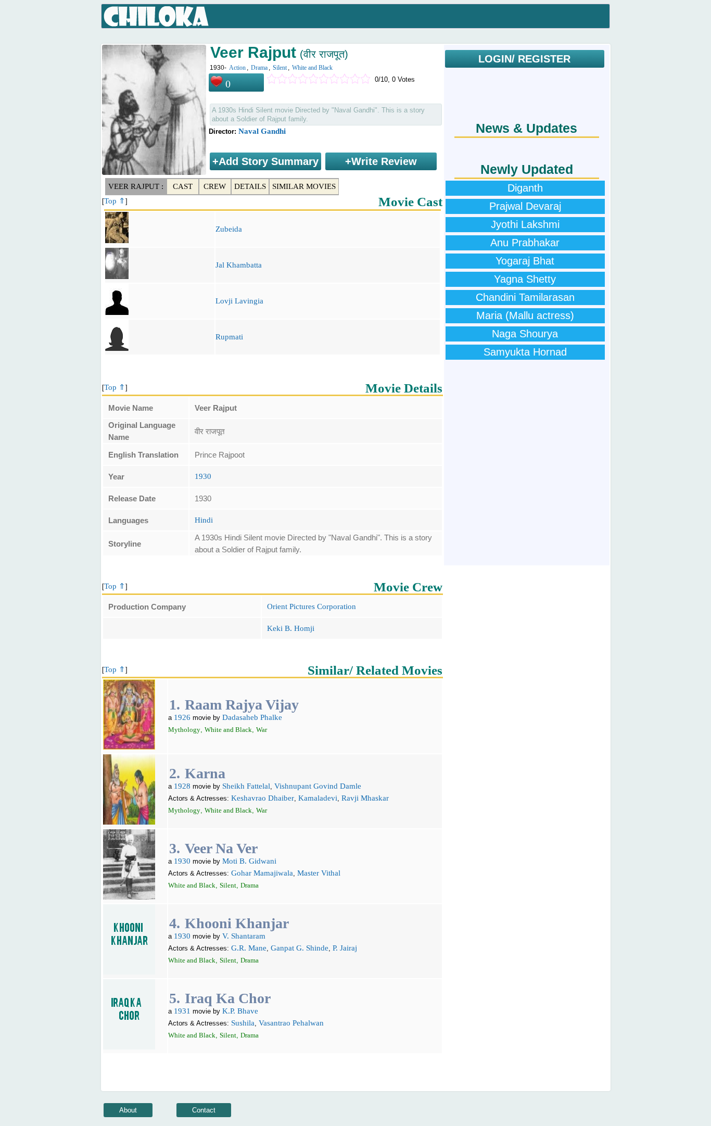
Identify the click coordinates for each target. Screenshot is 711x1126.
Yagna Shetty (525, 279)
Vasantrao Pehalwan (291, 1023)
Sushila (243, 1023)
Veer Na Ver (221, 848)
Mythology (184, 729)
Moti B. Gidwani (249, 861)
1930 (203, 476)
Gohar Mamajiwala (262, 873)
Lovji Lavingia (239, 301)
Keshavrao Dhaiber (262, 798)
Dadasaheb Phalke (252, 717)
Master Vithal (318, 873)
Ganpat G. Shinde (299, 948)
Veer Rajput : (135, 186)
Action (237, 67)
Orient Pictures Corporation (311, 606)
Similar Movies (304, 186)
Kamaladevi (317, 798)
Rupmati (229, 337)
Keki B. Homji (290, 628)
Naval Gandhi (262, 131)
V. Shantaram (243, 936)
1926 (182, 717)
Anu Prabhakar (525, 242)
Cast (183, 186)
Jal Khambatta (238, 265)
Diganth (525, 188)
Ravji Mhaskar (365, 798)
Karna (205, 773)
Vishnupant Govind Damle (317, 786)
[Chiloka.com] (156, 16)
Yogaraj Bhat (525, 261)
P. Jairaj (345, 948)
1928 (182, 786)
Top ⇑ (114, 201)
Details (250, 186)
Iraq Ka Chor (228, 998)
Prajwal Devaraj (525, 206)
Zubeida (228, 229)
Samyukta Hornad (525, 352)
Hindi (204, 520)
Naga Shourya (525, 333)
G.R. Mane (248, 948)
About (128, 1110)
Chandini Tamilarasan (525, 297)
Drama (259, 67)
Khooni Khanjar (237, 923)
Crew (215, 186)
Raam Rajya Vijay (242, 705)
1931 (182, 1011)
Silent (280, 67)
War (261, 729)
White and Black (312, 67)
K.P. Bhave (240, 1011)
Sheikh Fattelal (246, 786)
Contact (203, 1110)
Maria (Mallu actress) (525, 315)
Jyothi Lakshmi (525, 224)
